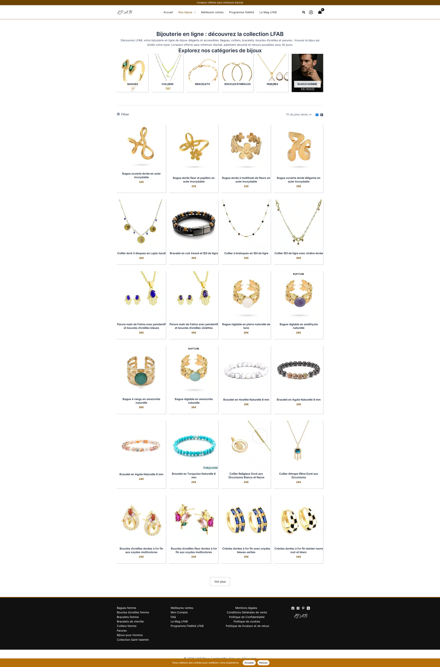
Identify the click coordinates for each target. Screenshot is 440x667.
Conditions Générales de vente (247, 612)
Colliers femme (126, 626)
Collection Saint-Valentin (133, 639)
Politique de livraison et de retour (247, 626)
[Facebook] (292, 608)
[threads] (308, 608)
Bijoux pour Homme (130, 635)
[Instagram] (298, 608)
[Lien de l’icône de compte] (311, 12)
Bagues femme (126, 608)
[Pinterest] (303, 608)
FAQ (173, 617)
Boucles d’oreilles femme (133, 612)
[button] (194, 12)
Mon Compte (179, 612)
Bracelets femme (128, 617)
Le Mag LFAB (179, 621)
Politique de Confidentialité (247, 617)
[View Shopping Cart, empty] (320, 12)
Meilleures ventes (182, 608)
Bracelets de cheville (130, 621)
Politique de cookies (247, 621)
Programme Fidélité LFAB (187, 626)
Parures (122, 630)
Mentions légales (246, 608)
